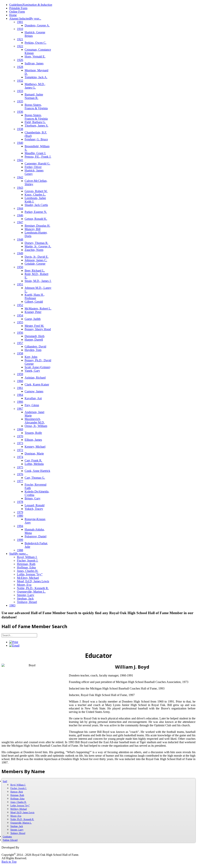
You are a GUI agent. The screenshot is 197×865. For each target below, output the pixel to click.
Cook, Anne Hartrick (37, 470)
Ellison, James (33, 439)
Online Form (17, 11)
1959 (20, 374)
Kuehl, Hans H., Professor (35, 296)
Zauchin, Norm (34, 249)
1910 (20, 28)
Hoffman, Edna (26, 567)
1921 (20, 39)
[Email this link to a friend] (14, 645)
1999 (20, 539)
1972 (20, 450)
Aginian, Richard (35, 377)
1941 (20, 160)
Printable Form (18, 8)
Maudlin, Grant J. (35, 153)
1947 (20, 222)
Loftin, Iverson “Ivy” (30, 574)
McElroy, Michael (28, 577)
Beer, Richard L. (35, 270)
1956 (20, 332)
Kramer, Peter (33, 312)
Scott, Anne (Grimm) (37, 367)
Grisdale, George (35, 263)
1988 (20, 550)
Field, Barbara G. (35, 122)
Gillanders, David (35, 346)
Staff (18, 553)
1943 (20, 187)
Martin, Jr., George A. (38, 246)
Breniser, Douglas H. (37, 225)
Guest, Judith (33, 318)
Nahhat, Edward (10, 840)
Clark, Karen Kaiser (37, 384)
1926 (20, 60)
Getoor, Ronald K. (36, 218)
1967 (20, 408)
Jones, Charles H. (27, 571)
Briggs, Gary (32, 498)
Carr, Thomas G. (35, 477)
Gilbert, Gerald (34, 301)
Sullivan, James (34, 63)
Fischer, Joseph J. (27, 560)
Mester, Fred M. (34, 325)
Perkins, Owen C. (35, 42)
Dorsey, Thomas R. (36, 243)
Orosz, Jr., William (36, 426)
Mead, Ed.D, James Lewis (33, 581)
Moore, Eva (24, 584)
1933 (20, 91)
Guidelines (30, 4)
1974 (20, 457)
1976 (20, 474)
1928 (20, 66)
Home (13, 15)
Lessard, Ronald (34, 505)
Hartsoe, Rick (16, 791)
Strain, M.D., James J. (38, 281)
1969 (20, 429)
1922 (20, 46)
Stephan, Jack (25, 598)
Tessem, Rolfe (33, 432)
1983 (12, 605)
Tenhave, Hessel (27, 602)
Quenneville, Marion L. (31, 591)
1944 (20, 208)
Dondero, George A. (37, 25)
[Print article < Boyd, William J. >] (13, 642)
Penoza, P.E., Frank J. (38, 156)
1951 (20, 284)
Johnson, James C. (36, 260)
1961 (20, 388)
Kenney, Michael (35, 446)
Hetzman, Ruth (26, 564)
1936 (20, 111)
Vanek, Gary (32, 370)
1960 (20, 381)
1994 (20, 526)
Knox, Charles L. (35, 194)
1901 (20, 22)
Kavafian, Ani (33, 398)
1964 (20, 394)
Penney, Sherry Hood (38, 329)
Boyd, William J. (27, 557)
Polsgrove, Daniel (35, 536)
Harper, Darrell (34, 339)
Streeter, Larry (25, 595)
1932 (20, 80)
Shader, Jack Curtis (36, 205)
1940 (20, 142)
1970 (20, 436)
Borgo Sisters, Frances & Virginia (36, 106)
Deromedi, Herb (34, 336)
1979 (20, 512)
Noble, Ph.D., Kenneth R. (33, 588)
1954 (20, 315)
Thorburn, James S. (36, 125)
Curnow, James (34, 391)
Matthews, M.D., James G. (35, 85)
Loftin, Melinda (34, 463)
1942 (20, 177)
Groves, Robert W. (36, 191)
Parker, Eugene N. (36, 211)
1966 (20, 401)
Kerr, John (31, 356)
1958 (20, 353)
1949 (20, 253)
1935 (20, 101)
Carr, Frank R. (33, 460)
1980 (20, 515)
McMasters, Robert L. (38, 308)
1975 (20, 467)
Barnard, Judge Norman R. (34, 96)
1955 (20, 322)
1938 (20, 129)
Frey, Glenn (32, 405)
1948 (20, 239)
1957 (20, 343)
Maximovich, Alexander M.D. (35, 420)
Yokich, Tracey (34, 508)
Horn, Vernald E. (35, 56)
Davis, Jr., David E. (36, 256)
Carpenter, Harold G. (37, 163)
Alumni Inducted (25, 18)
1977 (20, 481)
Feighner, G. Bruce (36, 139)
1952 (20, 305)
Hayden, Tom (33, 350)
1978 (20, 501)
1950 (20, 267)
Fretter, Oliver (33, 167)
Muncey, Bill (32, 229)
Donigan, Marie (34, 453)
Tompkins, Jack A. (36, 77)
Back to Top (9, 861)
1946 (20, 215)
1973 (20, 443)
